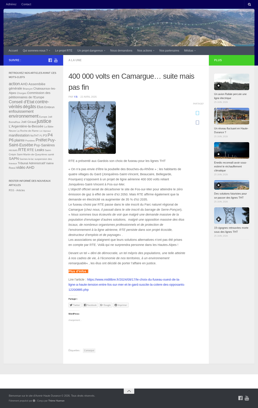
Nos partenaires (169, 50)
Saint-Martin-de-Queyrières (32, 154)
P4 (50, 135)
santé (51, 154)
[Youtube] (56, 60)
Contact (26, 4)
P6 (11, 140)
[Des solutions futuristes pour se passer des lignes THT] (231, 185)
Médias (188, 50)
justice (44, 121)
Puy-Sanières (44, 145)
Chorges (21, 93)
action (14, 83)
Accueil (13, 50)
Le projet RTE (63, 50)
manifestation (19, 135)
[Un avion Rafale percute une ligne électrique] (231, 82)
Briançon (28, 88)
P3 (45, 135)
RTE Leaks (35, 150)
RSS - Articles (17, 190)
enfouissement (21, 111)
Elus (40, 107)
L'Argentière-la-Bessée (26, 126)
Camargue (89, 350)
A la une (75, 60)
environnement (23, 116)
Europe (43, 116)
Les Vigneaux (45, 131)
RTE (22, 149)
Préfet (41, 140)
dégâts (29, 106)
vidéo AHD (25, 167)
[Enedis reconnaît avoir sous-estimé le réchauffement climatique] (231, 150)
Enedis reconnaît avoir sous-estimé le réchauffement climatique (230, 166)
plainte (19, 140)
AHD (24, 84)
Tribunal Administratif (31, 163)
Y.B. (76, 96)
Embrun (49, 107)
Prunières (30, 141)
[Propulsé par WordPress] (34, 401)
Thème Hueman (56, 400)
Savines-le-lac (26, 159)
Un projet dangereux (90, 50)
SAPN (14, 159)
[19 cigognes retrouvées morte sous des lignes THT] (231, 215)
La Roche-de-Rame (28, 130)
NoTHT (34, 135)
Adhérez (11, 4)
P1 (40, 136)
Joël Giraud (28, 122)
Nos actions (144, 50)
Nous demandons (121, 50)
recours (13, 150)
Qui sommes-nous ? (35, 50)
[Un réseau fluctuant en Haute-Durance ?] (231, 116)
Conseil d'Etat (21, 101)
